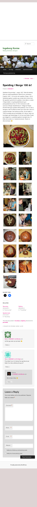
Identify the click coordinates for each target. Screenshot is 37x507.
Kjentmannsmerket (27, 69)
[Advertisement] (18, 20)
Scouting (17, 321)
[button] (18, 136)
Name (8, 427)
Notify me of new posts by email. (14, 453)
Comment (9, 405)
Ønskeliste (18, 69)
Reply (7, 345)
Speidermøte (6, 313)
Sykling (20, 306)
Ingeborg (23, 321)
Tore (6, 359)
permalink (5, 322)
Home (4, 69)
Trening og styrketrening (9, 73)
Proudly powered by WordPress (18, 465)
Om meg (11, 69)
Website (8, 445)
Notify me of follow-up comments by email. (17, 450)
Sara (6, 339)
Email (8, 436)
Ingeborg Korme (11, 48)
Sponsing (5, 306)
